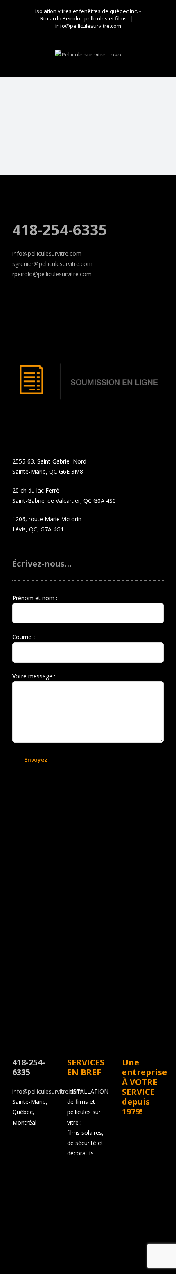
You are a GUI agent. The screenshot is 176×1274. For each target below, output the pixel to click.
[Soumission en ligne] (88, 363)
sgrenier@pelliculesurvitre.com (52, 264)
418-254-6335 (59, 230)
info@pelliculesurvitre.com (88, 25)
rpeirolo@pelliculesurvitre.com (52, 274)
